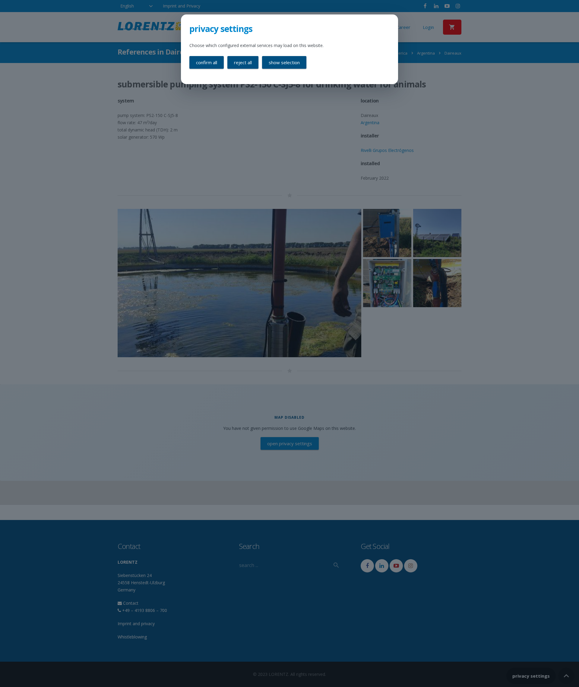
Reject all (243, 62)
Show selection (284, 62)
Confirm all (206, 62)
